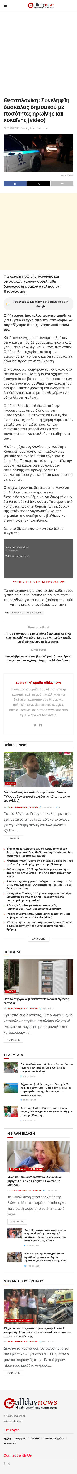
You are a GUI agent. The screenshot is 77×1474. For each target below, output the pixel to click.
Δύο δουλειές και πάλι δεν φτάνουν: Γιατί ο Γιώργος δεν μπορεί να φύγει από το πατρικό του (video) (37, 796)
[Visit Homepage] (41, 5)
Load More (38, 939)
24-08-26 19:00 (48, 1342)
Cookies (35, 1438)
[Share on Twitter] (38, 183)
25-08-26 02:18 (48, 807)
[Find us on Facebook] (4, 1463)
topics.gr (18, 1421)
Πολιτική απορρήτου (54, 1438)
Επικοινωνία (10, 1443)
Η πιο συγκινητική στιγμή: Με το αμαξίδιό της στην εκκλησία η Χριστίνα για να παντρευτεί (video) (45, 1257)
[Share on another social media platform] (62, 183)
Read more (15, 838)
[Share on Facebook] (15, 183)
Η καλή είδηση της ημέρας (26, 1169)
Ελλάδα (10, 784)
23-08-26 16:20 (32, 1266)
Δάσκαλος (17, 613)
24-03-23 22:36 (11, 128)
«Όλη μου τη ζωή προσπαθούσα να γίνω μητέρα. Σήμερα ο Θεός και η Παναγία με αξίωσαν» (34, 1181)
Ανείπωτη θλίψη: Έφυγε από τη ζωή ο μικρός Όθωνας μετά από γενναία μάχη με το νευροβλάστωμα (47, 1112)
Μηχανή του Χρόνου (19, 1320)
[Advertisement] (38, 53)
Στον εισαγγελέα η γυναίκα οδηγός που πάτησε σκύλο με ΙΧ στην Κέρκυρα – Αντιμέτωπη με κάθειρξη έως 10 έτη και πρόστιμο (40, 885)
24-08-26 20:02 (51, 1191)
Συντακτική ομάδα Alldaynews (39, 682)
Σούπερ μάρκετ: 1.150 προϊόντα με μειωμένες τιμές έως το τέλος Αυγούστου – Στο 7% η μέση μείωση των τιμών (39, 873)
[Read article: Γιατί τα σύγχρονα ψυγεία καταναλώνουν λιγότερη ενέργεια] (38, 977)
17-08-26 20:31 (48, 1009)
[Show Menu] (5, 5)
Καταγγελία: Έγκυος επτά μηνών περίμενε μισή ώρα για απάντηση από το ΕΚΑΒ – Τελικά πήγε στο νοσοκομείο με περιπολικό (39, 897)
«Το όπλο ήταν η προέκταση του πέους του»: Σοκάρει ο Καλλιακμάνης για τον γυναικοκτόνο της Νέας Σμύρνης (39, 926)
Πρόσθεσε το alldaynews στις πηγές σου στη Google (40, 304)
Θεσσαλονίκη (34, 613)
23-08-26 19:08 (32, 1246)
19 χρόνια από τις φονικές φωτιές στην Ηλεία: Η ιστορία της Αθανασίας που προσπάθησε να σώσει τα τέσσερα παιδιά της (37, 1332)
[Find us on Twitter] (9, 1463)
